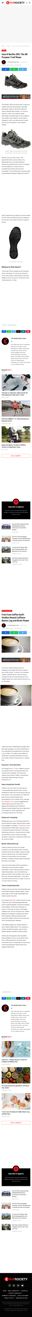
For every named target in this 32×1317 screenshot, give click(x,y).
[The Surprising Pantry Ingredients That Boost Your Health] (16, 1075)
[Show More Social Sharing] (28, 69)
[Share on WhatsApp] (14, 69)
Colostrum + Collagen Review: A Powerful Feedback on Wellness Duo (14, 1061)
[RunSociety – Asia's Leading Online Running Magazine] (15, 2)
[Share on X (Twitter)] (23, 69)
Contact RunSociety (15, 1293)
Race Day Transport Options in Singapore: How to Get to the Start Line (20, 560)
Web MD (12, 900)
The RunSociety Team (13, 62)
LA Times (15, 768)
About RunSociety (14, 1290)
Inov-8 (4, 325)
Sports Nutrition (6, 992)
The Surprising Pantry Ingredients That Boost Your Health (15, 1087)
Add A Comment (16, 455)
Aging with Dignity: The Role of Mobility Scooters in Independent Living (14, 446)
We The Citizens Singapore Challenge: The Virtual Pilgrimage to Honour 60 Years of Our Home (21, 538)
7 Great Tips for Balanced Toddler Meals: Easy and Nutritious (16, 1113)
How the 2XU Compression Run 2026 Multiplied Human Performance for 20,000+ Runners (20, 527)
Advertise (24, 1290)
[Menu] (3, 3)
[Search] (29, 3)
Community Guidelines (9, 1295)
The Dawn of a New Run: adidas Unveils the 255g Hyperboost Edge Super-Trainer (15, 394)
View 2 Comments (16, 1122)
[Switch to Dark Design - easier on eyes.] (27, 2)
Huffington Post (8, 801)
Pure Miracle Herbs (24, 825)
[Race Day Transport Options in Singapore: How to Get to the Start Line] (6, 560)
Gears (4, 50)
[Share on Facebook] (6, 69)
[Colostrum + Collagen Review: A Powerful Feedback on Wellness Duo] (16, 1049)
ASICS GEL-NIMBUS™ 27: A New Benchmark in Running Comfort (15, 420)
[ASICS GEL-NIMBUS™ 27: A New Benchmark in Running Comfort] (16, 408)
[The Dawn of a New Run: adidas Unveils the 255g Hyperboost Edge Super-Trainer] (16, 382)
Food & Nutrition (7, 610)
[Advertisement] (16, 24)
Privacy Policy (9, 1298)
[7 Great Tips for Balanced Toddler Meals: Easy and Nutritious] (16, 1101)
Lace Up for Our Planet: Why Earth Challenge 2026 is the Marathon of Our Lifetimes (19, 549)
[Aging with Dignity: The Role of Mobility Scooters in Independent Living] (16, 434)
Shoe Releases (12, 325)
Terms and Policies (21, 1298)
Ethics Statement (23, 1295)
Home (4, 1290)
